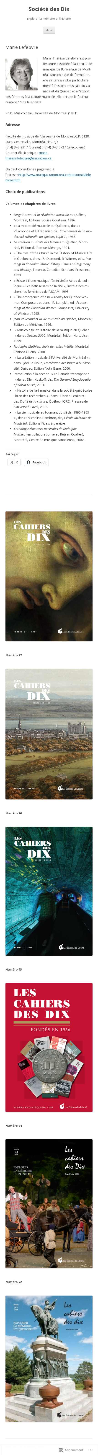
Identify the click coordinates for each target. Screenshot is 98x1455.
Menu (49, 30)
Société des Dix (49, 9)
